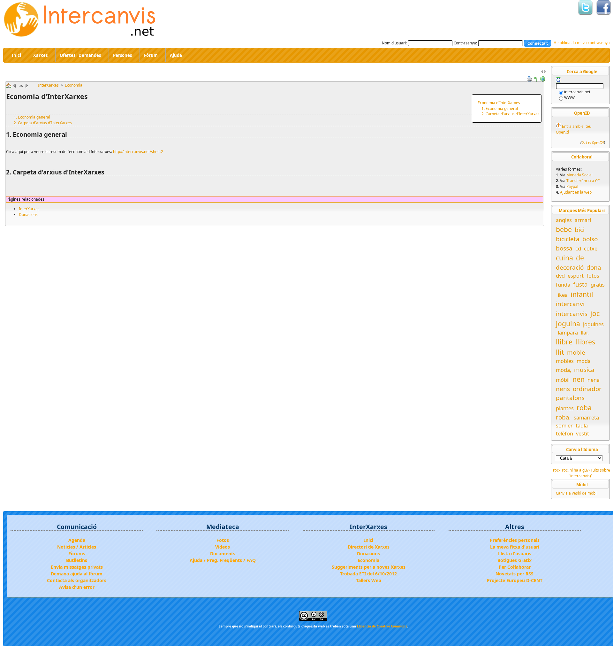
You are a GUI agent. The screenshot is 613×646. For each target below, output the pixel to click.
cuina (564, 257)
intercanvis (571, 314)
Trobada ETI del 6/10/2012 (368, 574)
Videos (222, 547)
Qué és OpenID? (592, 143)
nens (563, 389)
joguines (593, 324)
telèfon (564, 433)
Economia (73, 85)
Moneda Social (579, 174)
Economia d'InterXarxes (499, 102)
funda (563, 284)
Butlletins (76, 560)
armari (583, 220)
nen (578, 379)
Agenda (76, 540)
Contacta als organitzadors (76, 580)
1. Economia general (499, 108)
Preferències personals (515, 540)
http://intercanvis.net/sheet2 (138, 151)
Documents (222, 553)
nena (593, 379)
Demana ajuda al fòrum (76, 574)
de (580, 257)
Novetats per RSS (515, 574)
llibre (564, 341)
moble (576, 352)
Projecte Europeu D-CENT (514, 580)
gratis (598, 284)
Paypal (572, 186)
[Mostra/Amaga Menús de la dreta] (543, 73)
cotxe (590, 248)
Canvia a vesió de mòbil (576, 493)
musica (584, 369)
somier (564, 425)
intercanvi (570, 304)
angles (564, 220)
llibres (585, 341)
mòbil (563, 379)
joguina (568, 323)
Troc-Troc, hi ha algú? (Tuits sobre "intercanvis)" (580, 472)
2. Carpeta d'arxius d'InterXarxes (510, 113)
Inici (368, 540)
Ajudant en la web (576, 192)
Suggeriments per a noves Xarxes (368, 567)
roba (584, 407)
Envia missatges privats (77, 567)
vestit (582, 433)
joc (595, 313)
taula (582, 425)
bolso (590, 239)
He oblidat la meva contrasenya (582, 42)
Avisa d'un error (77, 587)
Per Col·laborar (515, 567)
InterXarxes (49, 85)
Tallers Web (368, 580)
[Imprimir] (529, 78)
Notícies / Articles (76, 547)
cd (578, 248)
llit (560, 352)
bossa (564, 248)
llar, (585, 332)
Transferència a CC (583, 180)
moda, (563, 369)
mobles (565, 361)
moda (584, 361)
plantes (565, 408)
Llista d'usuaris (514, 553)
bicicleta (567, 239)
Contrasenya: (465, 42)
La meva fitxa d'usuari (514, 547)
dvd (560, 275)
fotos (593, 275)
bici (580, 230)
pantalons (570, 398)
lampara (568, 332)
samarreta (586, 417)
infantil (582, 294)
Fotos (222, 540)
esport (576, 275)
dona (594, 267)
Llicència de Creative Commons (382, 626)
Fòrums (76, 553)
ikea (563, 294)
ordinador (587, 389)
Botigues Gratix (514, 560)
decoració (570, 267)
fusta (580, 284)
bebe (564, 229)
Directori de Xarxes (369, 547)
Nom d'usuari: (394, 42)
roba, (563, 417)
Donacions (28, 214)
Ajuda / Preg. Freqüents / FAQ (223, 560)
